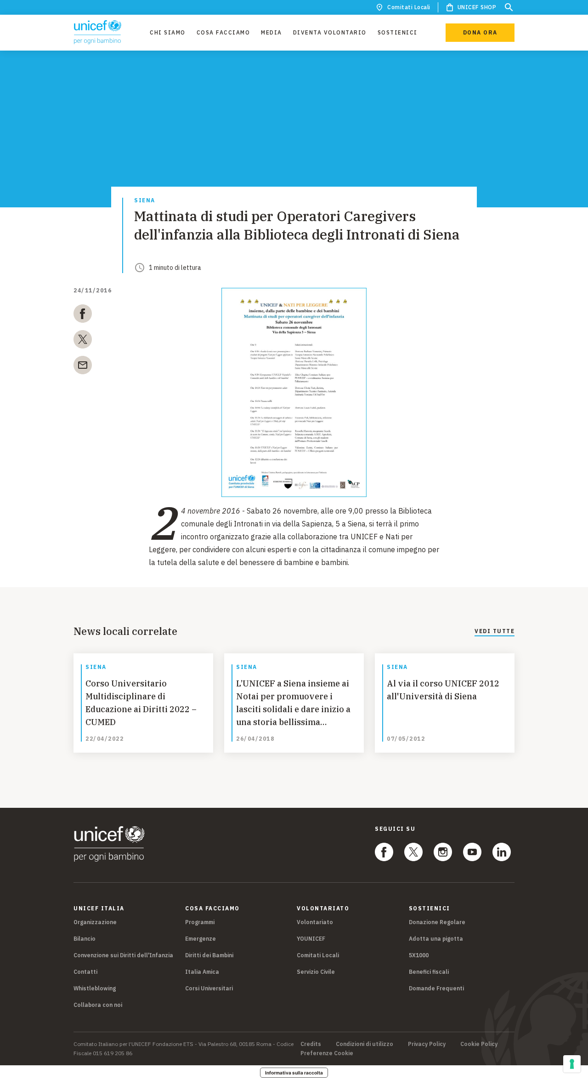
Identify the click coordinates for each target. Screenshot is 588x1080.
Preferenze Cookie (326, 1053)
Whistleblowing (95, 988)
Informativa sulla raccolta (294, 1072)
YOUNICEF (311, 938)
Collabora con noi (98, 1004)
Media (271, 32)
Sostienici (398, 32)
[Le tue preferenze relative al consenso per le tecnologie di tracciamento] (572, 1064)
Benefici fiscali (429, 971)
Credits (310, 1044)
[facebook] (83, 315)
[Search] (508, 7)
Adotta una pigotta (436, 938)
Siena (144, 201)
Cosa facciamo (223, 32)
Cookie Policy (479, 1044)
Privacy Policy (427, 1044)
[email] (83, 367)
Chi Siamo (168, 32)
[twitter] (83, 341)
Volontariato (315, 922)
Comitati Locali (408, 7)
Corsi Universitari (209, 988)
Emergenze (200, 938)
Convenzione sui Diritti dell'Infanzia (123, 955)
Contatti (85, 971)
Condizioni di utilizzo (364, 1044)
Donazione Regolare (437, 922)
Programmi (200, 922)
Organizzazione (95, 922)
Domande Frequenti (436, 988)
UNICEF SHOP (477, 7)
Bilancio (85, 938)
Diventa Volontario (330, 32)
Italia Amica (202, 971)
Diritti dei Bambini (209, 955)
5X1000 (419, 955)
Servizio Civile (316, 971)
